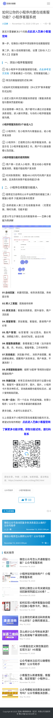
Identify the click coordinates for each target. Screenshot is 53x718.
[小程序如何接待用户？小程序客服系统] (10, 577)
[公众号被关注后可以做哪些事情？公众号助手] (10, 664)
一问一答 (47, 23)
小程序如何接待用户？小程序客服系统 (35, 575)
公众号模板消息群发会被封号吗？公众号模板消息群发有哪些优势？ (35, 691)
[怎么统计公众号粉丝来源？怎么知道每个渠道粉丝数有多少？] (10, 635)
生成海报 (10, 511)
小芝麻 (5, 23)
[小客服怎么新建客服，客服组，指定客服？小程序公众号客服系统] (10, 679)
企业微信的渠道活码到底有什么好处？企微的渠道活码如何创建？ (35, 619)
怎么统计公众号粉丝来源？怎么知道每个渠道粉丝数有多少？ (35, 633)
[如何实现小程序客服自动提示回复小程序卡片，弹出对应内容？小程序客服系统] (10, 606)
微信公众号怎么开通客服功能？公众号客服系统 (35, 561)
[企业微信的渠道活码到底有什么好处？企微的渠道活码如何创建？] (10, 621)
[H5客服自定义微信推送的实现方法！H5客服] (10, 650)
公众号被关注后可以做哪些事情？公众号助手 (35, 662)
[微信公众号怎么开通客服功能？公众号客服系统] (10, 563)
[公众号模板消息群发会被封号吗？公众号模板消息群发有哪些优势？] (10, 693)
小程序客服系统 (25, 490)
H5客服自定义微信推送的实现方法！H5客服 (34, 648)
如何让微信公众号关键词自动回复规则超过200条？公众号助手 (35, 590)
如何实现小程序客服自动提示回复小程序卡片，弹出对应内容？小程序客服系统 (35, 604)
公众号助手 (8, 490)
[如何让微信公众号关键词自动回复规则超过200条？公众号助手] (10, 592)
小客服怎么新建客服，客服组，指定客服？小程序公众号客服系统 (35, 677)
